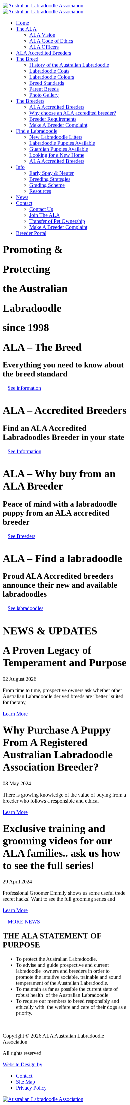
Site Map (25, 1082)
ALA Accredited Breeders (43, 53)
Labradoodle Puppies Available (62, 143)
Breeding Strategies (49, 179)
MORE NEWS (24, 921)
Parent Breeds (44, 89)
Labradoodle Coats (49, 71)
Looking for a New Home (56, 155)
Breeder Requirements (52, 119)
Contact (24, 203)
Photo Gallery (44, 95)
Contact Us (41, 209)
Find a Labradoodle (36, 131)
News (22, 197)
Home (22, 23)
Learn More (15, 714)
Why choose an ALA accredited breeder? (72, 113)
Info (20, 167)
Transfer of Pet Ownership (57, 221)
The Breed (27, 59)
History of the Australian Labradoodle (69, 65)
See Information (24, 451)
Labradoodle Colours (51, 77)
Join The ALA (44, 215)
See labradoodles (25, 608)
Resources (40, 191)
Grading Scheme (47, 185)
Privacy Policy (31, 1088)
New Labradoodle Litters (55, 137)
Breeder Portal (31, 233)
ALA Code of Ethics (51, 41)
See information (24, 388)
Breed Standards (46, 83)
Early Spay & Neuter (51, 173)
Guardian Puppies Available (58, 149)
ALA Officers (44, 47)
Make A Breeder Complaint (58, 125)
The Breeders (30, 101)
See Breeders (21, 536)
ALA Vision (42, 35)
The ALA (26, 29)
